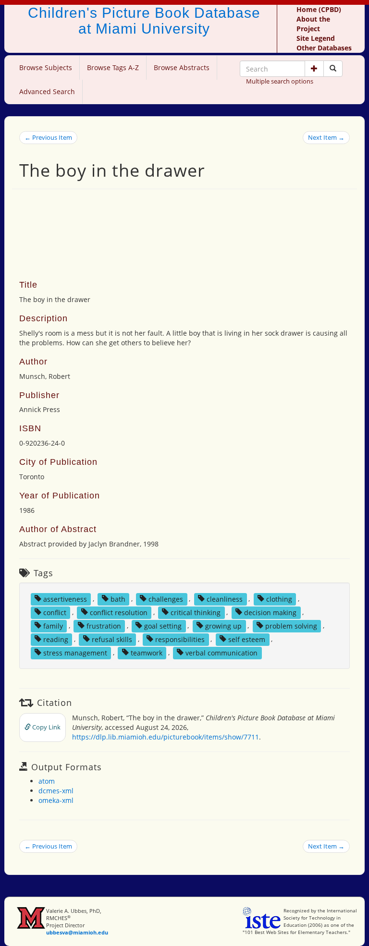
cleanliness (225, 598)
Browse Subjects (45, 67)
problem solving (291, 625)
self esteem (246, 638)
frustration (103, 625)
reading (55, 638)
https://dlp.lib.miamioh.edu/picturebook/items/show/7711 (165, 736)
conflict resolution (119, 612)
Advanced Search (47, 91)
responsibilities (180, 638)
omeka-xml (56, 800)
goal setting (163, 625)
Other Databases (324, 47)
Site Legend (315, 38)
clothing (279, 598)
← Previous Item (48, 137)
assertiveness (65, 598)
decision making (270, 612)
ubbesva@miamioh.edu (77, 932)
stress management (75, 652)
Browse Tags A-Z (113, 67)
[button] (314, 69)
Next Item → (326, 137)
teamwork (146, 652)
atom (46, 781)
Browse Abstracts (181, 67)
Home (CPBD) (318, 9)
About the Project (313, 23)
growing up (223, 625)
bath (118, 598)
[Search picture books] (333, 69)
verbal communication (221, 652)
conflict (54, 612)
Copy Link (46, 727)
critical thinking (196, 612)
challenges (165, 598)
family (53, 625)
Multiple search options (279, 81)
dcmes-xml (56, 790)
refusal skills (112, 638)
